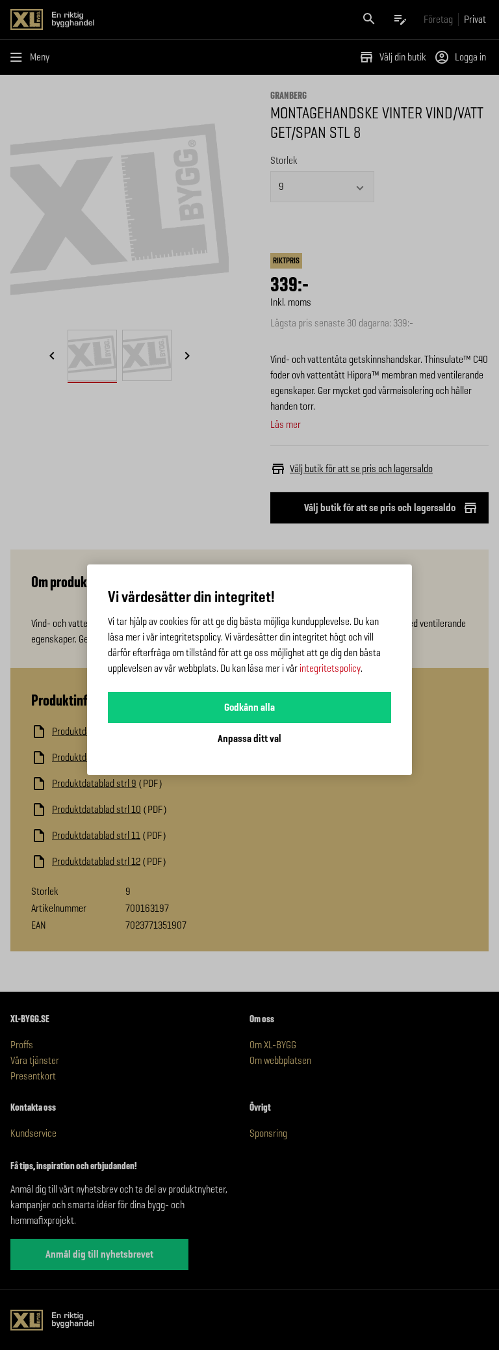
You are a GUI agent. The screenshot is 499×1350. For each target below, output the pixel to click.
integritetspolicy (330, 668)
